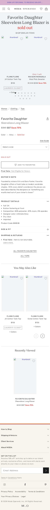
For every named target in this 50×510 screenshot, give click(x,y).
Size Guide (44, 141)
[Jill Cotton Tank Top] (13, 54)
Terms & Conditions (36, 492)
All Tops (25, 256)
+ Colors (12, 92)
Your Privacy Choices (10, 496)
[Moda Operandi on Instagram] (4, 484)
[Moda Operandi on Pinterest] (45, 484)
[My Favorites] (41, 9)
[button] (44, 335)
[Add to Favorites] (21, 38)
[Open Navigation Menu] (3, 8)
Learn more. (8, 242)
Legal (23, 496)
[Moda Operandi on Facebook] (25, 484)
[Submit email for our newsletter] (46, 470)
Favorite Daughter (14, 119)
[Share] (47, 118)
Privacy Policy (7, 492)
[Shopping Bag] (46, 8)
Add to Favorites (26, 165)
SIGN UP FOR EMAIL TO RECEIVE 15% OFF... (25, 2)
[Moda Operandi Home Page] (25, 9)
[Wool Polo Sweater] (37, 54)
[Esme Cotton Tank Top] (37, 293)
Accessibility (20, 492)
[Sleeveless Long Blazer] (25, 376)
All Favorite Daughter (25, 251)
